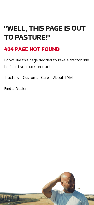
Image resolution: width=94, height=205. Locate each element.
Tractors (11, 77)
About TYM (63, 77)
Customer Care (36, 77)
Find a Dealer (15, 88)
